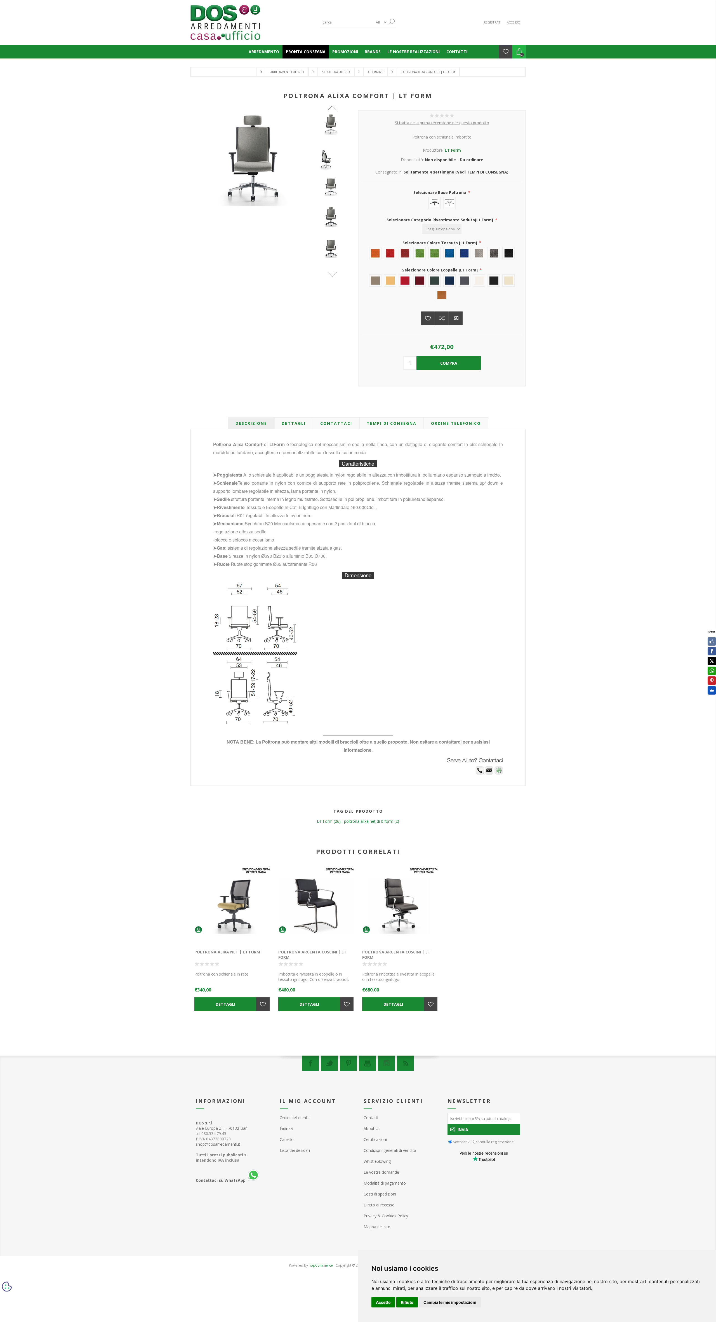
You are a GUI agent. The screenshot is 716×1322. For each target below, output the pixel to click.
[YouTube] (367, 1063)
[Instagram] (386, 1063)
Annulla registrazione (495, 1141)
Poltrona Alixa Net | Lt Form (227, 952)
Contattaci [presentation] (336, 423)
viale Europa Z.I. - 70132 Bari (222, 1125)
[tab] (251, 423)
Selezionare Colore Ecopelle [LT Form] (440, 270)
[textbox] (346, 22)
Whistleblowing (377, 1161)
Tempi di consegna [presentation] (391, 423)
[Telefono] (479, 773)
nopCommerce (321, 1265)
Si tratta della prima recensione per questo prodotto (442, 122)
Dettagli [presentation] (294, 423)
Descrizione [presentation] (251, 423)
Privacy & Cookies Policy (386, 1215)
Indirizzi (286, 1128)
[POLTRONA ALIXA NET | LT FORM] (232, 906)
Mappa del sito (377, 1226)
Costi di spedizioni (380, 1194)
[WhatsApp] (712, 671)
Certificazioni (375, 1139)
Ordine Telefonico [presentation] (456, 423)
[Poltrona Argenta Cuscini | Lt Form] (316, 906)
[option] (332, 129)
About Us (372, 1128)
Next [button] (332, 274)
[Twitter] (329, 1063)
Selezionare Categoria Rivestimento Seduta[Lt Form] (440, 219)
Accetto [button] (383, 1302)
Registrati (492, 22)
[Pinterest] (348, 1063)
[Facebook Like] (712, 641)
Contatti (371, 1117)
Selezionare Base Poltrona (440, 192)
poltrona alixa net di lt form (368, 821)
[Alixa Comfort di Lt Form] (332, 159)
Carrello (287, 1139)
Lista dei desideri (295, 1150)
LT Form (453, 150)
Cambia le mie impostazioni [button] (449, 1302)
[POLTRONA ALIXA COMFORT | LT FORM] (332, 124)
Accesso (513, 22)
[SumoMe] (712, 690)
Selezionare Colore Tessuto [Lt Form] (440, 242)
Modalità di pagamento (385, 1183)
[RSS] (405, 1063)
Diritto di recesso (379, 1205)
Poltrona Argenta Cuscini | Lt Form (312, 954)
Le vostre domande (381, 1172)
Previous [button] (332, 108)
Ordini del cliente (295, 1117)
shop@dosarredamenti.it (218, 1144)
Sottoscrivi (461, 1141)
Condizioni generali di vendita (390, 1150)
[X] (712, 661)
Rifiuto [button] (407, 1302)
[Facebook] (310, 1063)
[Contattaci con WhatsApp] (498, 773)
